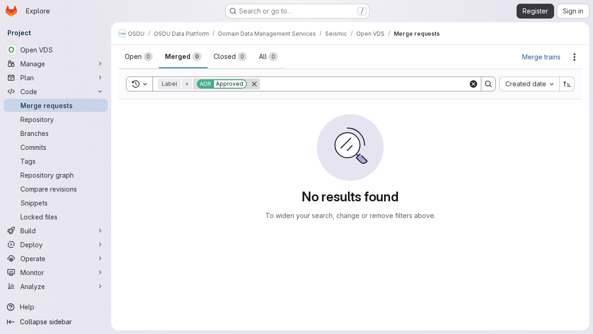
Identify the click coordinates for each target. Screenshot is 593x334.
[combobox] (529, 84)
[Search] (488, 84)
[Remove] (254, 84)
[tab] (139, 56)
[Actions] (574, 57)
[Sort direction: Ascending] (567, 84)
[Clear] (473, 84)
